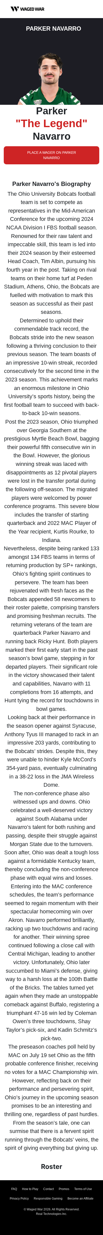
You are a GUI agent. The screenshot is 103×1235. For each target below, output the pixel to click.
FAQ (14, 1189)
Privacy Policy (19, 1198)
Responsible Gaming (48, 1198)
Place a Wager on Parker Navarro (51, 155)
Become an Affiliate (81, 1198)
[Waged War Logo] (27, 9)
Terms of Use (83, 1189)
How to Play (30, 1189)
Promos (64, 1189)
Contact (48, 1189)
